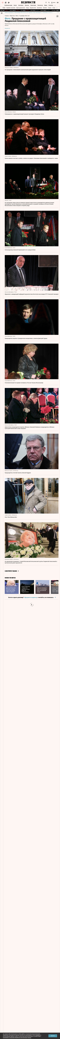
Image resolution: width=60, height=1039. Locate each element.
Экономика (20, 5)
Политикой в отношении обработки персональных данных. (17, 1037)
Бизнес (15, 5)
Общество (12, 15)
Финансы (27, 5)
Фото (17, 15)
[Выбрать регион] (46, 2)
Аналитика (39, 7)
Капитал (45, 7)
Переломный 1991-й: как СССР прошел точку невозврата (27, 12)
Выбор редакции (9, 12)
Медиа (45, 5)
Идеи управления (20, 7)
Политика (51, 5)
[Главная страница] (28, 2)
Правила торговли (10, 7)
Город (27, 7)
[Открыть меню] (57, 2)
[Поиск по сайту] (49, 2)
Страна (49, 7)
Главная (7, 15)
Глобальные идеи (8, 5)
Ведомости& (33, 7)
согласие (37, 1035)
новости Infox (10, 578)
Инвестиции (33, 5)
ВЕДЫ (4, 7)
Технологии (40, 5)
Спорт (53, 7)
